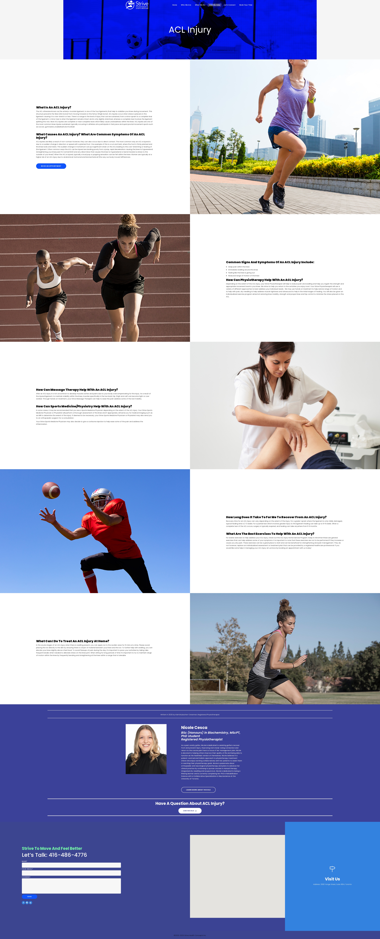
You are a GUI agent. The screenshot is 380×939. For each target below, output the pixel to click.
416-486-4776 (68, 855)
